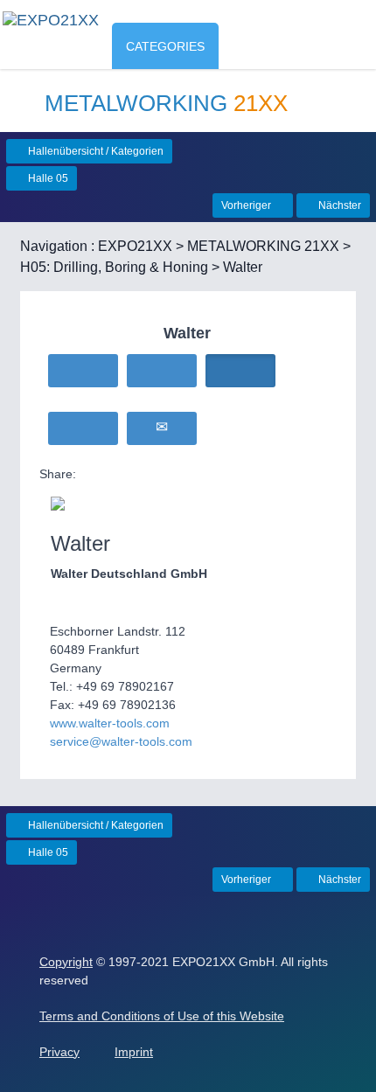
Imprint (134, 1052)
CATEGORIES (165, 46)
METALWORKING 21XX (263, 246)
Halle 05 (46, 178)
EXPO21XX (135, 246)
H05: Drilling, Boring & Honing (114, 267)
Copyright (66, 962)
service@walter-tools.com (121, 741)
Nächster (338, 205)
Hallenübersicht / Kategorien (94, 151)
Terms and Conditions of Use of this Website (161, 1016)
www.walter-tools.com (110, 723)
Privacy (59, 1052)
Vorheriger (247, 205)
